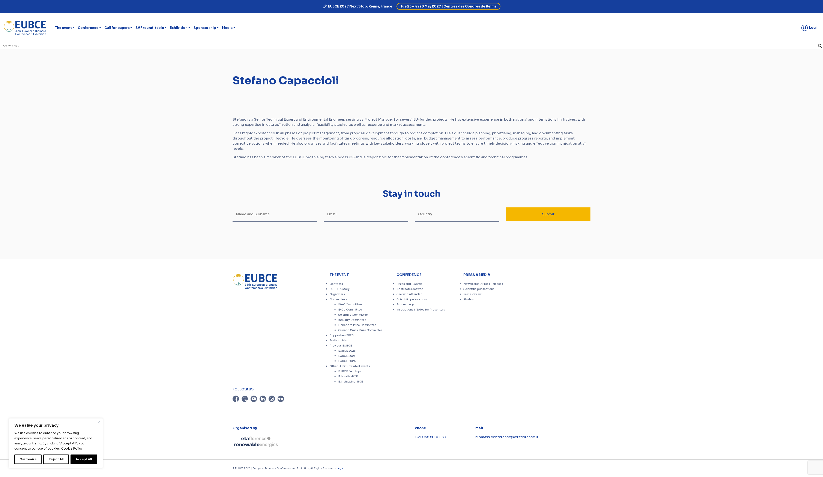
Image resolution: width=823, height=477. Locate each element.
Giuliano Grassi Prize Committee (360, 330)
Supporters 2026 (342, 335)
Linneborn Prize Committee (357, 325)
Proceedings (405, 304)
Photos (468, 299)
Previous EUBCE (341, 345)
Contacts (336, 284)
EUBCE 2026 (347, 350)
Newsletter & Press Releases (483, 284)
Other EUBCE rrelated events (350, 366)
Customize (28, 459)
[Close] (99, 422)
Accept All (84, 459)
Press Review (472, 294)
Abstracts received (409, 289)
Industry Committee (352, 320)
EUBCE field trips (350, 371)
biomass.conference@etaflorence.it (506, 437)
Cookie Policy (72, 448)
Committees (338, 299)
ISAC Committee (350, 304)
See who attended (409, 294)
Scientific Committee (353, 314)
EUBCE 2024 (347, 361)
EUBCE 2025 (347, 356)
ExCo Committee (350, 309)
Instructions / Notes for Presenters (420, 309)
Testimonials (338, 340)
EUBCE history (340, 289)
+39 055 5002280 (430, 437)
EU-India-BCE (348, 376)
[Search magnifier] (820, 46)
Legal (340, 468)
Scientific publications (412, 299)
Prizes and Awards (409, 284)
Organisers (337, 294)
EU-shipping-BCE (350, 381)
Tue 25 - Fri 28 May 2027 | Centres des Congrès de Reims (448, 6)
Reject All (56, 459)
